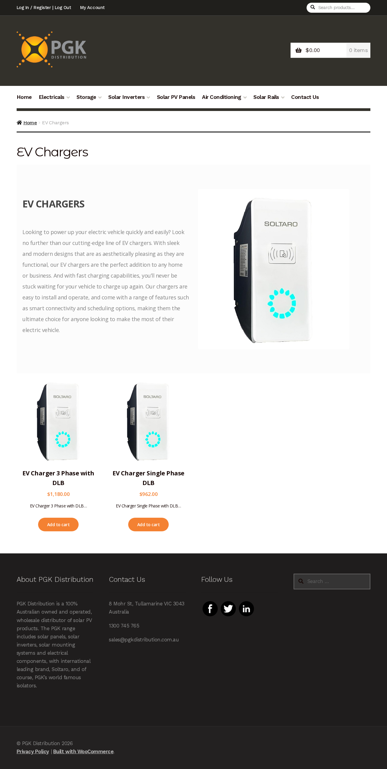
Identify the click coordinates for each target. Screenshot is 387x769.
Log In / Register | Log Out (44, 7)
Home (24, 97)
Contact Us (305, 97)
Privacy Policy (33, 751)
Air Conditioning (221, 97)
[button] (58, 524)
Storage (86, 97)
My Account (92, 7)
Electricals (51, 97)
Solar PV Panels (176, 97)
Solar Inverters (126, 97)
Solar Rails (266, 97)
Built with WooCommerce (83, 751)
